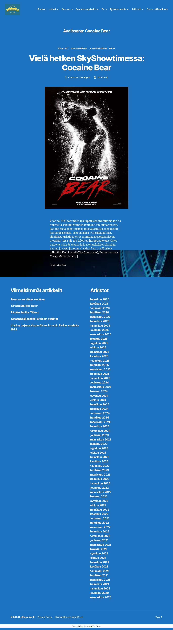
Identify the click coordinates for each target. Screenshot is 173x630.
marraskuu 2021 (100, 544)
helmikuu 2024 (99, 426)
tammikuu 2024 (100, 430)
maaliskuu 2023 (100, 474)
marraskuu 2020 (100, 597)
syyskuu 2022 (99, 500)
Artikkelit (136, 9)
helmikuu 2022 (99, 531)
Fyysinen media (118, 9)
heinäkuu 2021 (99, 562)
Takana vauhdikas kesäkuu (28, 299)
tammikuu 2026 (100, 325)
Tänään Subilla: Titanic (25, 312)
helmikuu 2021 (99, 584)
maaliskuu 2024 (100, 422)
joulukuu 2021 (99, 540)
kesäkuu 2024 (99, 408)
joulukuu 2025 (99, 330)
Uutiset (52, 9)
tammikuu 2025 (100, 378)
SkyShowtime (79, 48)
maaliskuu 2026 (100, 316)
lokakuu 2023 (99, 443)
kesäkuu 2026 (99, 303)
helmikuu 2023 (99, 479)
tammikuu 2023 (100, 483)
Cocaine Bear (59, 265)
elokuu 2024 (98, 400)
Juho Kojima (84, 77)
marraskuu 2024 (100, 387)
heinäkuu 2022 (99, 509)
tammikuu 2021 (100, 588)
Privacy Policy (44, 617)
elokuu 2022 (98, 505)
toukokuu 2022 (100, 518)
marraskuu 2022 (100, 492)
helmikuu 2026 (99, 321)
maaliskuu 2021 (100, 579)
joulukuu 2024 (99, 382)
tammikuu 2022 (100, 536)
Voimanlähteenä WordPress (69, 617)
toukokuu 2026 (100, 308)
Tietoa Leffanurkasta (157, 9)
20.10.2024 (102, 77)
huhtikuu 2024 (99, 417)
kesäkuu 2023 (99, 461)
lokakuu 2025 (99, 338)
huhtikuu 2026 (99, 312)
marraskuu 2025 (100, 334)
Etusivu (41, 9)
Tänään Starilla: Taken (24, 305)
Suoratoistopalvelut (86, 9)
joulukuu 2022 (99, 487)
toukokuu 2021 (99, 571)
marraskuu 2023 (100, 439)
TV (102, 9)
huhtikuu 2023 (99, 470)
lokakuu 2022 (99, 496)
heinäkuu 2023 (99, 457)
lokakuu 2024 (99, 391)
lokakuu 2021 (98, 549)
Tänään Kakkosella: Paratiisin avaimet (34, 318)
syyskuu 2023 (99, 448)
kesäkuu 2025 (99, 356)
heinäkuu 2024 (99, 404)
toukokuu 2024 (100, 413)
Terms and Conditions (92, 626)
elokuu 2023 (98, 452)
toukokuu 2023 (100, 465)
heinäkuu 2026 (99, 299)
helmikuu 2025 (99, 373)
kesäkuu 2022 (99, 514)
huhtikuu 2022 (99, 522)
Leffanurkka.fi (26, 617)
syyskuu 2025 (99, 343)
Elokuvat (66, 9)
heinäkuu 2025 (99, 351)
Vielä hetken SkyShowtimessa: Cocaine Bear (86, 62)
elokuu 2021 (98, 557)
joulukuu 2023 (99, 435)
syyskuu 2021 (99, 553)
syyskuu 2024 (99, 395)
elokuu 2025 (98, 347)
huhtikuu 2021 (99, 575)
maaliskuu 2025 (100, 369)
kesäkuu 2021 (99, 566)
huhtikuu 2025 (99, 365)
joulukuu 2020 (99, 592)
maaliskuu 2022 (100, 527)
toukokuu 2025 (100, 360)
